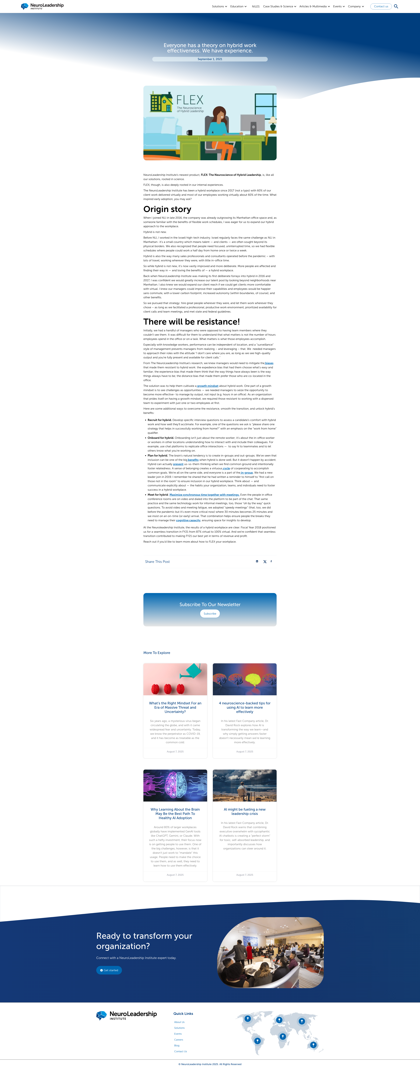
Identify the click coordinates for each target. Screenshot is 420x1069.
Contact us (381, 6)
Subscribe (210, 613)
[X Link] (265, 561)
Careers (178, 1039)
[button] (220, 6)
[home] (42, 6)
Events (178, 1033)
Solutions (179, 1027)
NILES (256, 6)
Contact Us (180, 1051)
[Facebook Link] (272, 561)
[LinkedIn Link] (258, 561)
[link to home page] (126, 1015)
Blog (176, 1045)
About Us (179, 1022)
